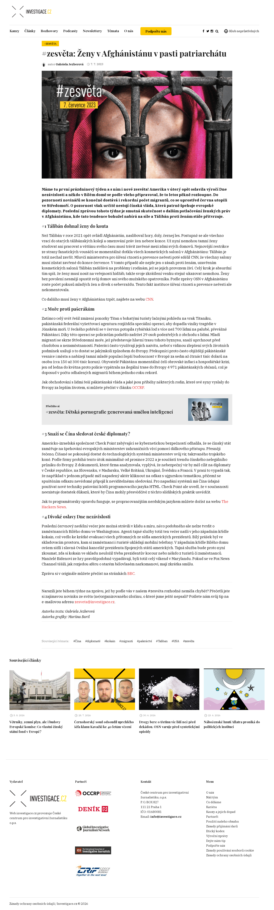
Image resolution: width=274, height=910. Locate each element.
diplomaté (93, 641)
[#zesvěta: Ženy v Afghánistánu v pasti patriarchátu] (137, 124)
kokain (110, 641)
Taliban (162, 641)
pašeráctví (145, 641)
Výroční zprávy (217, 836)
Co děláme (213, 802)
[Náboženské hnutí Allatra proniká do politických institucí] (234, 689)
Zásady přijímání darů (222, 826)
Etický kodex (215, 831)
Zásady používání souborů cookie (230, 850)
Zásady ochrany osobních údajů (229, 855)
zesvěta (189, 641)
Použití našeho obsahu (222, 821)
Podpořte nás (155, 31)
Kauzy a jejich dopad (220, 812)
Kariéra (211, 807)
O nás (210, 792)
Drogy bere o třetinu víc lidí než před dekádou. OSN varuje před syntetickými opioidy (169, 727)
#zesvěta (50, 43)
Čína (78, 641)
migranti (127, 641)
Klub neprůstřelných (244, 31)
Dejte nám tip (215, 841)
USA (176, 641)
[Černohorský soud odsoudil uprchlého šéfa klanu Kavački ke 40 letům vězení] (104, 689)
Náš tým (212, 797)
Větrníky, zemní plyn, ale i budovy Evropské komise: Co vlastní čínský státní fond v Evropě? (36, 727)
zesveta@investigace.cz (95, 602)
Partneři (212, 817)
